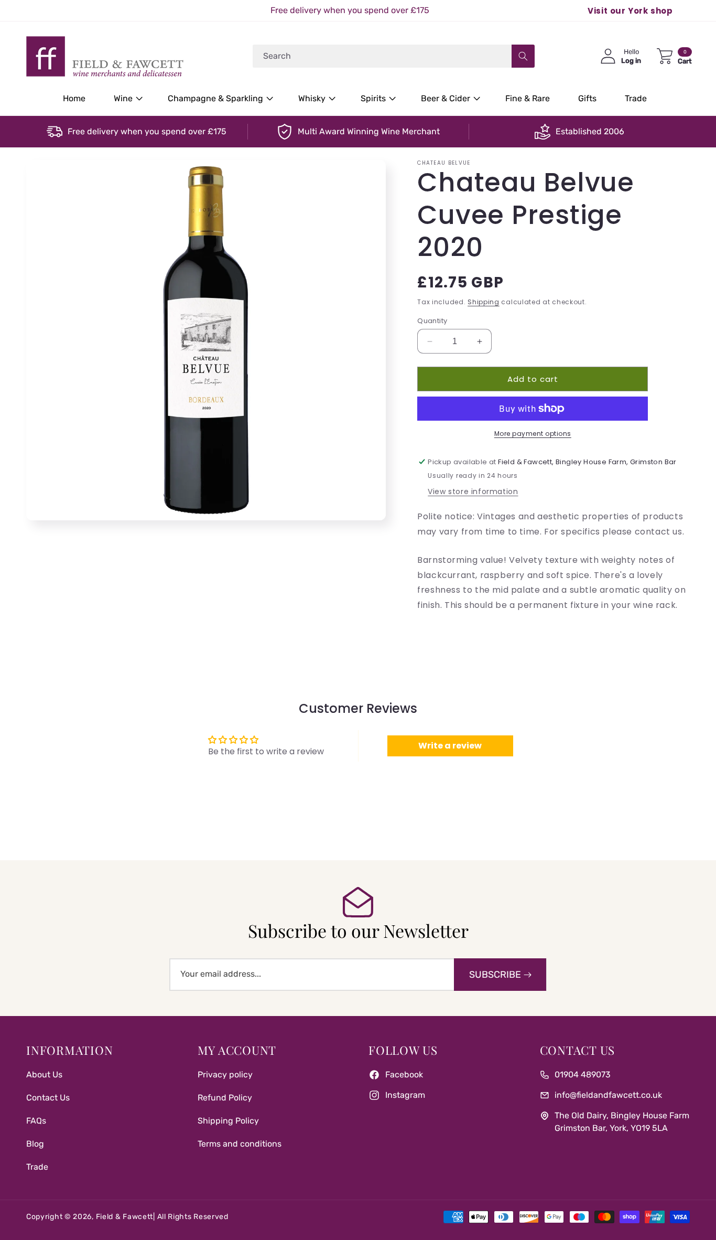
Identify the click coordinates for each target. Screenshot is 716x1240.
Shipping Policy (228, 1121)
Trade (37, 1167)
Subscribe (495, 974)
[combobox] (394, 56)
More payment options (532, 433)
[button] (126, 99)
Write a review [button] (450, 746)
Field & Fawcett (125, 1216)
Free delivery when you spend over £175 (147, 131)
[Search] (523, 56)
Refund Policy (225, 1098)
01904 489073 (583, 1074)
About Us (44, 1074)
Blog (35, 1144)
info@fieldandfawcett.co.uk (608, 1095)
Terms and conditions (239, 1144)
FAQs (36, 1121)
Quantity (432, 321)
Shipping (484, 301)
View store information (473, 491)
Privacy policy (225, 1074)
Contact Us (48, 1098)
